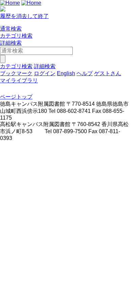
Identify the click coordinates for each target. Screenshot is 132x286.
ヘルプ (84, 73)
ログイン (45, 73)
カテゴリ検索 (16, 36)
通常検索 (11, 29)
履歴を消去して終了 (24, 16)
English (66, 73)
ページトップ (16, 97)
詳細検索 (11, 43)
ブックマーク (16, 73)
